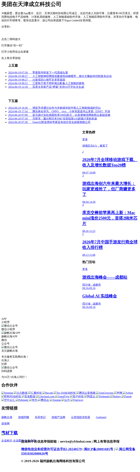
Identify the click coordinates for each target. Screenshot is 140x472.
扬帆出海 (6, 417)
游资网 (5, 423)
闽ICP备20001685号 (98, 449)
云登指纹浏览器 (80, 417)
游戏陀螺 (23, 417)
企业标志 (6, 440)
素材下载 (9, 433)
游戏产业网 (58, 417)
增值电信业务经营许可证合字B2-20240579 (51, 449)
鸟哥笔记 (40, 417)
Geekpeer (101, 417)
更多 (85, 139)
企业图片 (18, 440)
